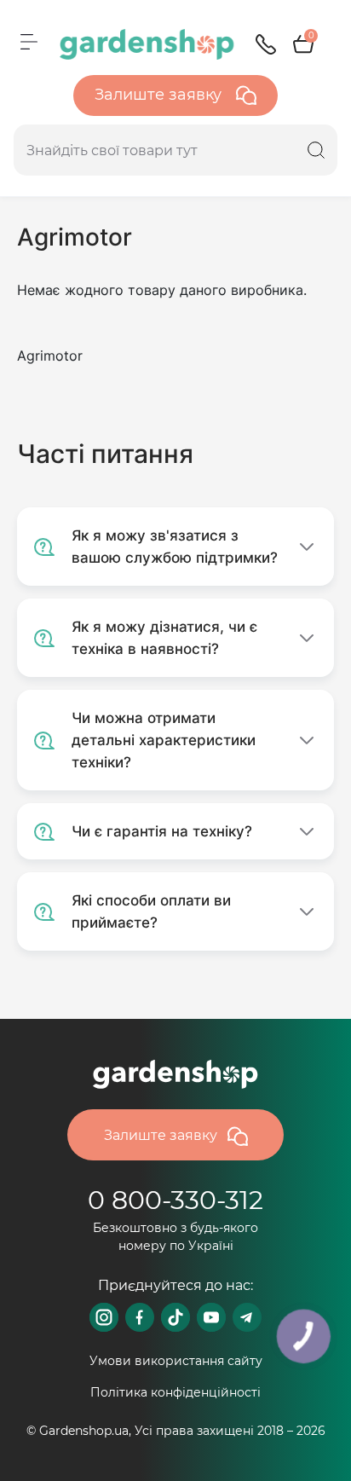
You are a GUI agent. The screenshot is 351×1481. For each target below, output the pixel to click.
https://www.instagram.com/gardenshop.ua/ (103, 1317)
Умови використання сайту (175, 1360)
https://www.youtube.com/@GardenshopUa (211, 1317)
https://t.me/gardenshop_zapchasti (247, 1317)
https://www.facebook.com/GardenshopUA (139, 1317)
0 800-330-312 (175, 1200)
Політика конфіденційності (175, 1392)
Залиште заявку (160, 94)
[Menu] (28, 41)
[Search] (316, 150)
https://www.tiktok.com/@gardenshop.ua (175, 1317)
